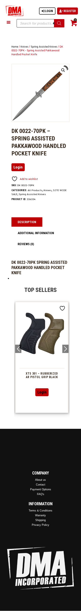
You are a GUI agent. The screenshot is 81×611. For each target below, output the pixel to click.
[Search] (59, 23)
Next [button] (65, 349)
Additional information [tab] (36, 233)
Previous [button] (18, 349)
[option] (42, 357)
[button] (63, 70)
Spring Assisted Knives (44, 46)
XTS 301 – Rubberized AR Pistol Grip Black (42, 375)
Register (69, 11)
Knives (24, 46)
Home (14, 46)
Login (48, 11)
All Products (35, 190)
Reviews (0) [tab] (26, 244)
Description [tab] (27, 222)
